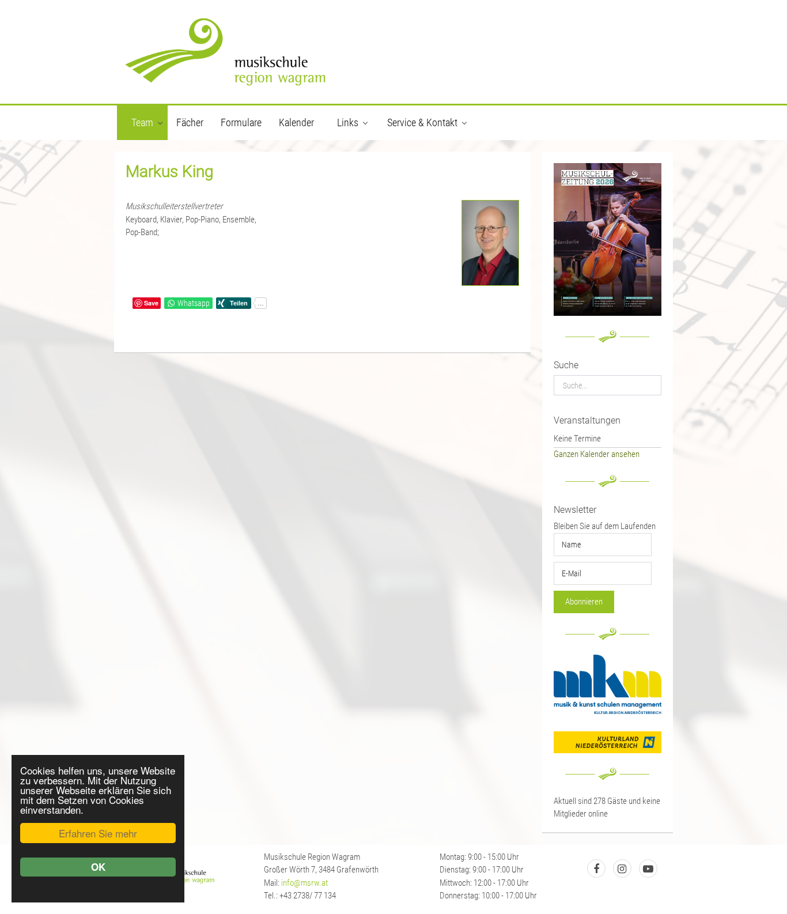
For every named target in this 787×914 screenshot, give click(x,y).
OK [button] (98, 867)
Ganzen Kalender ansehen (597, 454)
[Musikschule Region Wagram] (393, 52)
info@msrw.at (304, 883)
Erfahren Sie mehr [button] (98, 833)
